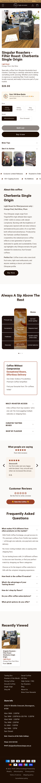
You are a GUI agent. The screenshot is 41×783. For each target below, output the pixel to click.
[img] (20, 450)
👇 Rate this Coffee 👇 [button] (20, 502)
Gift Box (24, 678)
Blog (22, 687)
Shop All (7, 689)
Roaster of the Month (12, 678)
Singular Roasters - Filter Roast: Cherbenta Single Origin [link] (10, 654)
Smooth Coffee (9, 684)
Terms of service (15, 775)
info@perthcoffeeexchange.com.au (19, 745)
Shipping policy (28, 775)
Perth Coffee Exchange (19, 768)
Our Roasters (25, 684)
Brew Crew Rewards (28, 692)
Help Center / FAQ (27, 681)
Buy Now (11, 273)
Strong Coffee (9, 681)
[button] (2, 5)
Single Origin (8, 687)
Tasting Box (8, 676)
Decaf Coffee (26, 676)
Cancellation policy (21, 778)
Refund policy (18, 771)
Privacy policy (29, 771)
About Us (24, 689)
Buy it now (20, 134)
